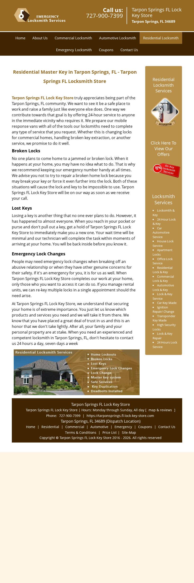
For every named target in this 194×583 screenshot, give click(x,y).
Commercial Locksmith (73, 38)
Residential (50, 427)
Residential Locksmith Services (164, 85)
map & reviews (161, 410)
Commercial (74, 427)
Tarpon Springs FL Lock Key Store (42, 97)
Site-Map (129, 432)
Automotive (99, 427)
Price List (109, 432)
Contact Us (129, 49)
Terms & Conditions (80, 432)
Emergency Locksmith (74, 49)
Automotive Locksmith (117, 38)
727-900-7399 (104, 15)
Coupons (106, 49)
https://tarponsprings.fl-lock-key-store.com (120, 415)
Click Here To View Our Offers (163, 148)
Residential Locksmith (161, 38)
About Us (40, 38)
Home (20, 38)
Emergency (123, 427)
